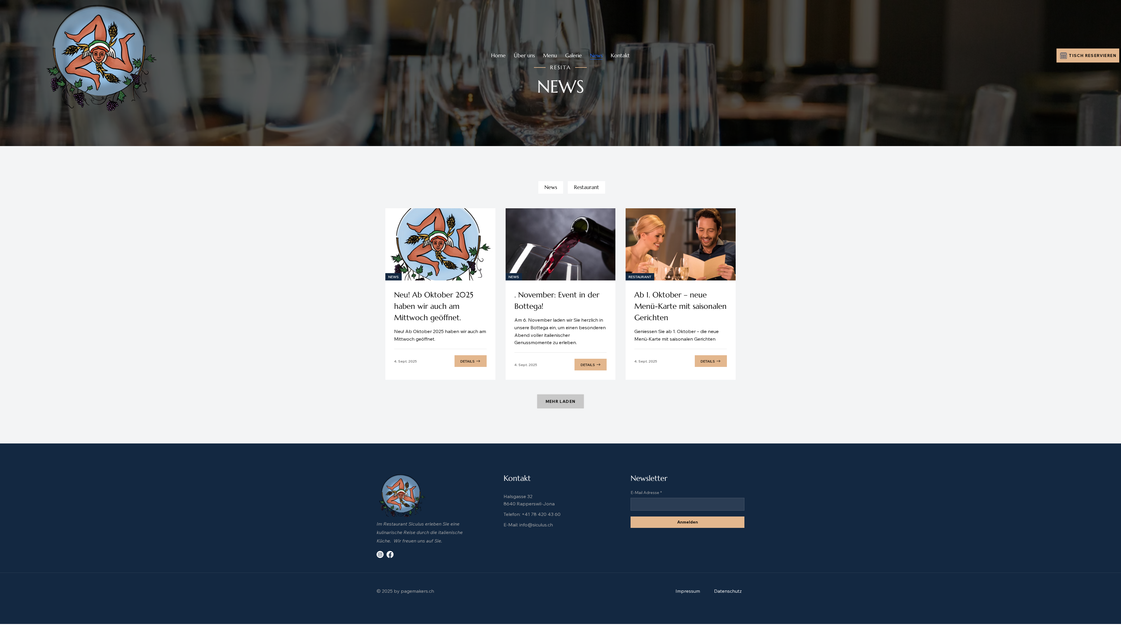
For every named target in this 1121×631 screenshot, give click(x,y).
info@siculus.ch (536, 525)
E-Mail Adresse (646, 492)
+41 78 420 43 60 (541, 514)
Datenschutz (728, 591)
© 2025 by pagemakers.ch (405, 591)
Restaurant (586, 187)
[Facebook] (390, 554)
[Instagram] (380, 554)
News (550, 187)
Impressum (688, 591)
